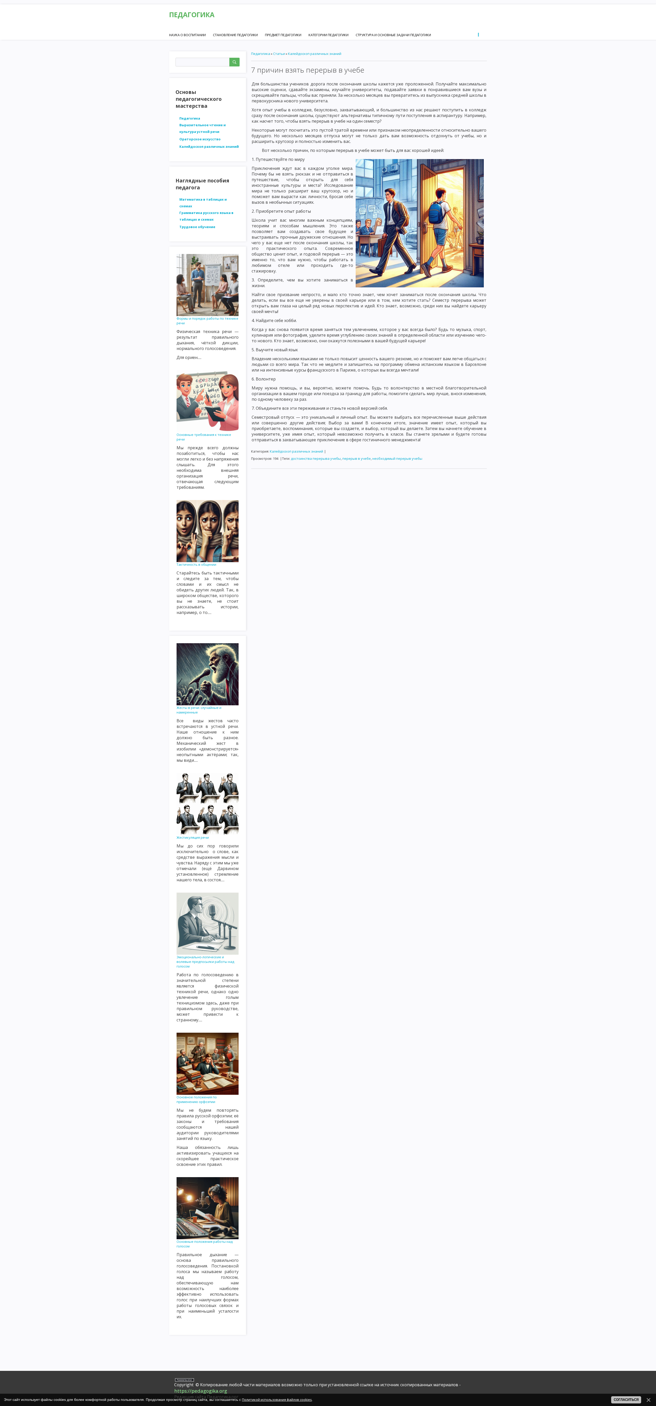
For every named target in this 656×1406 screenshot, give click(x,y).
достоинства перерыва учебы (316, 458)
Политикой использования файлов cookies (277, 1399)
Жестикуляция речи (193, 837)
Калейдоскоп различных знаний (314, 53)
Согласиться (626, 1400)
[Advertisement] (369, 508)
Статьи (279, 53)
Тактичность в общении (196, 564)
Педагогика (260, 53)
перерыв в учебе (356, 458)
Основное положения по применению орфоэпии (197, 1099)
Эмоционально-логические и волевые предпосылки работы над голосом (205, 962)
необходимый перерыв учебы (397, 458)
